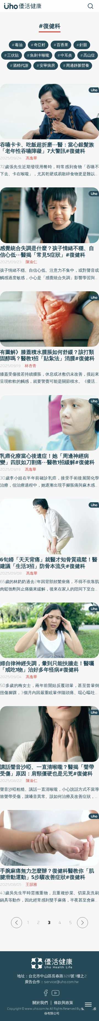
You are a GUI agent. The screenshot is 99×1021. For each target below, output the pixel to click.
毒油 (19, 45)
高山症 (89, 55)
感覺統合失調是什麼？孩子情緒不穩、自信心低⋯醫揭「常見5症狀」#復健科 (47, 251)
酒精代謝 (20, 65)
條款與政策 (63, 1003)
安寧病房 (47, 65)
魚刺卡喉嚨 (39, 55)
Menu (94, 1004)
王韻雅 (31, 884)
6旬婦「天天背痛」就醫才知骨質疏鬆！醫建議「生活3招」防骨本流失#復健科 (48, 563)
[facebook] (46, 995)
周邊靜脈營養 (77, 65)
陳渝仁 (31, 262)
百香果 (62, 45)
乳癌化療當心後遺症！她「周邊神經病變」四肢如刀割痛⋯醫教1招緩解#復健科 (47, 459)
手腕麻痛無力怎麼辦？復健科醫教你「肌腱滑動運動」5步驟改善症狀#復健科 (47, 874)
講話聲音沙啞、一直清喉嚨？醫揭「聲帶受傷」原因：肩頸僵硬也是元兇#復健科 (47, 770)
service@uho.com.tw (61, 982)
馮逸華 (31, 158)
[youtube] (55, 994)
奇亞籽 (39, 45)
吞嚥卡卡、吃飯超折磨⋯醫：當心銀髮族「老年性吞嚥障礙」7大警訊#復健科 (47, 148)
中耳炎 (66, 55)
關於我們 (40, 1003)
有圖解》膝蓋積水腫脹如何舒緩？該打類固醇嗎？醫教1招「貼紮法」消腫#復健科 (47, 355)
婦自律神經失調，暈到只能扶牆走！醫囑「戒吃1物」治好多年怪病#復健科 (47, 666)
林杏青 (30, 366)
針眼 (83, 45)
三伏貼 (13, 55)
